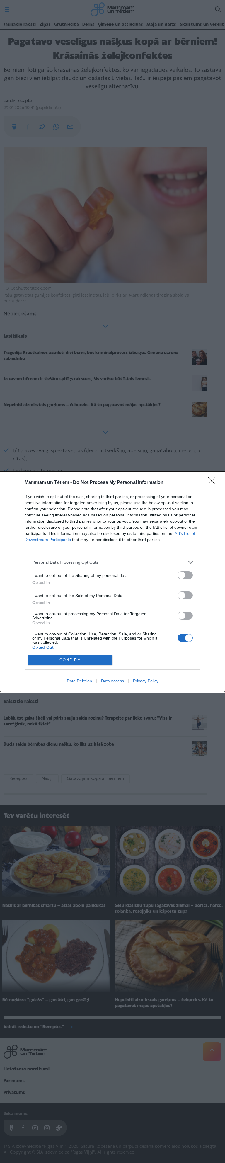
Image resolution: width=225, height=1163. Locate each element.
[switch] (185, 575)
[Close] (213, 482)
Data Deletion (79, 681)
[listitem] (112, 562)
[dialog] (112, 581)
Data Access (112, 681)
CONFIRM (70, 660)
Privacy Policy (145, 681)
